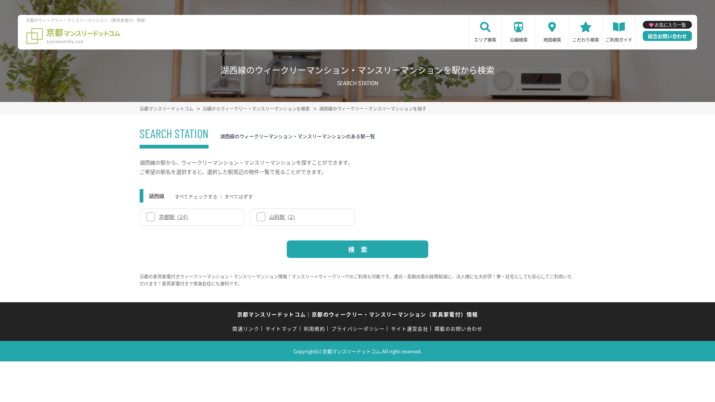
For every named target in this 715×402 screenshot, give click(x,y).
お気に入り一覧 (670, 25)
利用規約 (314, 328)
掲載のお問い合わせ (459, 328)
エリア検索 (485, 39)
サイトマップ (282, 328)
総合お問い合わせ (667, 35)
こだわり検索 (585, 39)
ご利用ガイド (619, 39)
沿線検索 (519, 39)
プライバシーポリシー (358, 328)
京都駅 (173, 216)
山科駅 (282, 216)
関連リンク (245, 328)
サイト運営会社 (409, 328)
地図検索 (552, 39)
